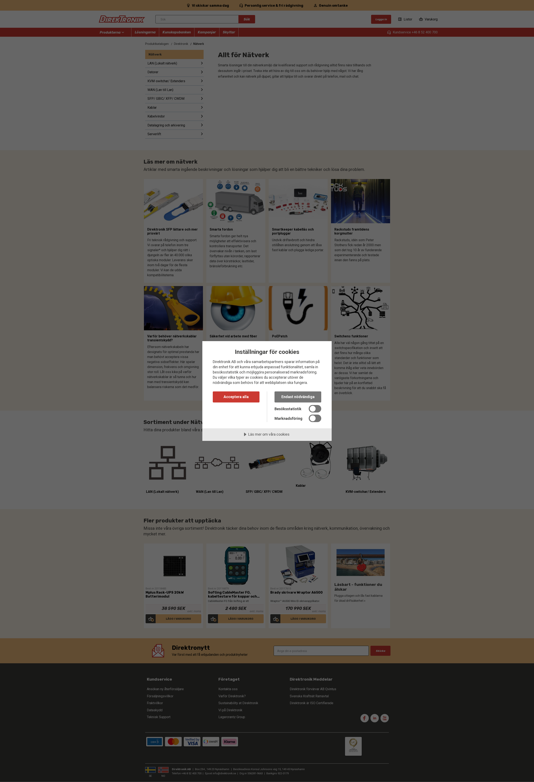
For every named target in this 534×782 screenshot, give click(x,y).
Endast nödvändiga (298, 397)
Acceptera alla (236, 397)
